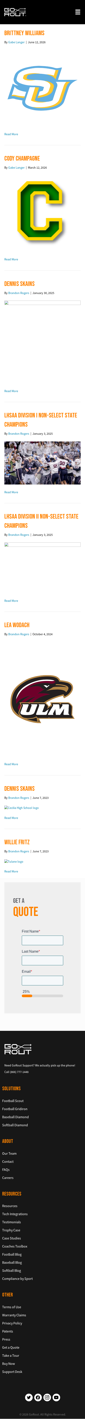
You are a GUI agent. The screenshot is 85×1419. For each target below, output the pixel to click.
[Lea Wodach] (42, 699)
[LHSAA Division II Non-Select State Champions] (42, 567)
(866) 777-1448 (19, 1072)
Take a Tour (10, 1355)
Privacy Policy (12, 1323)
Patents (7, 1331)
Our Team (9, 1153)
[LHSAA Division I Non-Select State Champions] (42, 462)
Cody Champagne (22, 159)
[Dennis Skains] (42, 342)
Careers (8, 1177)
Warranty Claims (14, 1315)
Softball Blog (11, 1270)
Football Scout (13, 1101)
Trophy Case (11, 1230)
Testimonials (11, 1222)
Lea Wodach (16, 625)
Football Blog (12, 1254)
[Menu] (77, 12)
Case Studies (11, 1238)
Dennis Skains (19, 284)
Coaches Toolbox (14, 1246)
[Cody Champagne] (42, 213)
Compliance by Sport (17, 1279)
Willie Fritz (17, 842)
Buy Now (8, 1363)
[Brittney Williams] (42, 88)
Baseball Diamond (15, 1117)
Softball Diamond (15, 1125)
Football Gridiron (14, 1109)
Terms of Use (11, 1307)
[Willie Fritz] (13, 861)
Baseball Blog (12, 1262)
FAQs (6, 1169)
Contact (8, 1161)
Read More (11, 134)
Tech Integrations (15, 1214)
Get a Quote (10, 1347)
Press (6, 1339)
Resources (9, 1206)
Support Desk (12, 1371)
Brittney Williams (24, 33)
